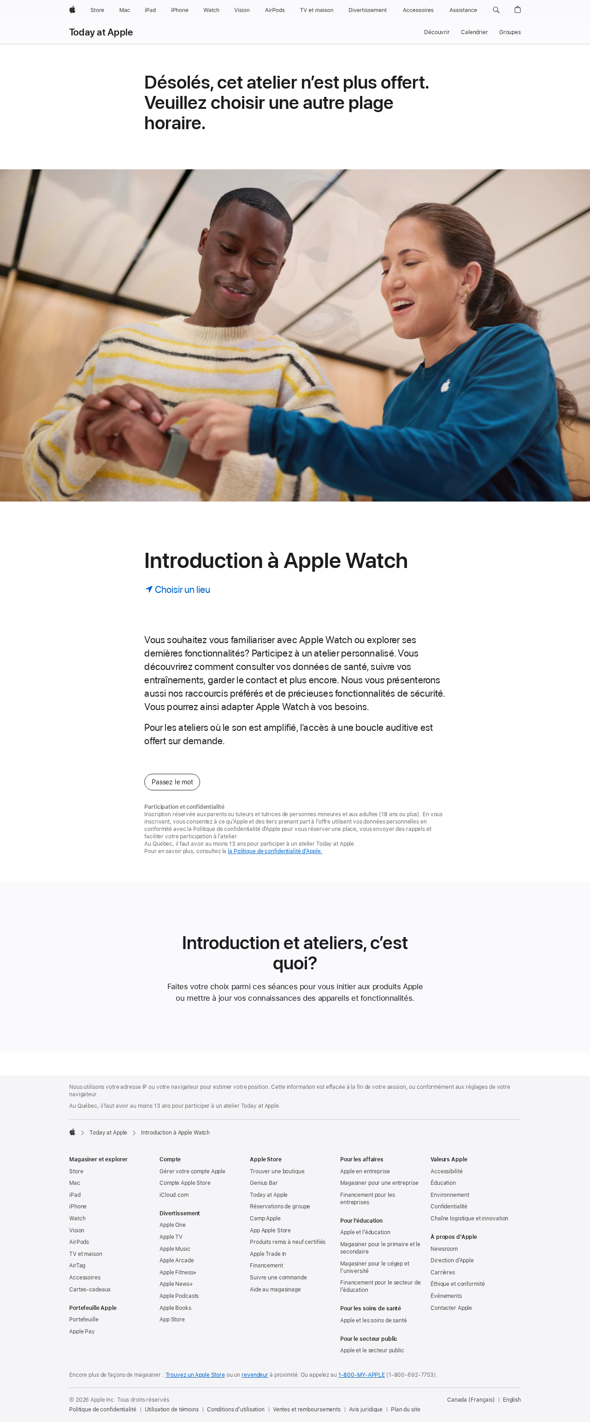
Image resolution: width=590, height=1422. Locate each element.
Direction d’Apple (452, 1260)
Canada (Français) (471, 1400)
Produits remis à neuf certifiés (287, 1242)
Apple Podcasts (179, 1296)
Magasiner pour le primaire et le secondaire (380, 1248)
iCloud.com (174, 1195)
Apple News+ (176, 1284)
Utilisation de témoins (172, 1409)
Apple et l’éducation (365, 1232)
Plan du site (405, 1409)
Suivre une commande (278, 1277)
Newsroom (444, 1249)
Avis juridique (366, 1409)
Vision (76, 1230)
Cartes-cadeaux (90, 1289)
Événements (446, 1296)
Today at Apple (101, 32)
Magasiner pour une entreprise (379, 1183)
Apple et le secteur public (372, 1350)
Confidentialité (449, 1206)
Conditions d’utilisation (236, 1409)
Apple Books (175, 1308)
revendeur (255, 1375)
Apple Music (174, 1249)
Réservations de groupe (280, 1206)
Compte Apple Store (185, 1183)
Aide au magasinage (275, 1289)
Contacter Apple (451, 1308)
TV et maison (85, 1254)
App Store (172, 1319)
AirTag (77, 1265)
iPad (75, 1195)
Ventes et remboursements (307, 1409)
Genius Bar (264, 1183)
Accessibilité (446, 1171)
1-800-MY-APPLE (361, 1375)
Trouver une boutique (277, 1171)
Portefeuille (84, 1319)
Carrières (443, 1272)
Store (76, 1171)
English (512, 1400)
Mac (74, 1183)
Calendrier (474, 32)
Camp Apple (265, 1218)
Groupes (510, 32)
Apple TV (171, 1237)
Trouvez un (195, 1375)
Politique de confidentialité (102, 1409)
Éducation (443, 1183)
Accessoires (84, 1277)
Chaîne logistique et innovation (469, 1218)
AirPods (79, 1242)
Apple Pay (82, 1331)
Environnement (450, 1195)
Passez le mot (172, 782)
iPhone (78, 1206)
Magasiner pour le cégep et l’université (374, 1267)
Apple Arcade (176, 1260)
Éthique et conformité (457, 1284)
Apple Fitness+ (178, 1272)
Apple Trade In (268, 1254)
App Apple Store (270, 1230)
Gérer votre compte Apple (192, 1171)
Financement (266, 1265)
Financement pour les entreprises (367, 1199)
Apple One (172, 1225)
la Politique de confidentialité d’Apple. (275, 851)
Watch (77, 1218)
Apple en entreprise (365, 1171)
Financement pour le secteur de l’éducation (380, 1286)
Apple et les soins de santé (373, 1320)
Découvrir (437, 32)
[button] (496, 10)
